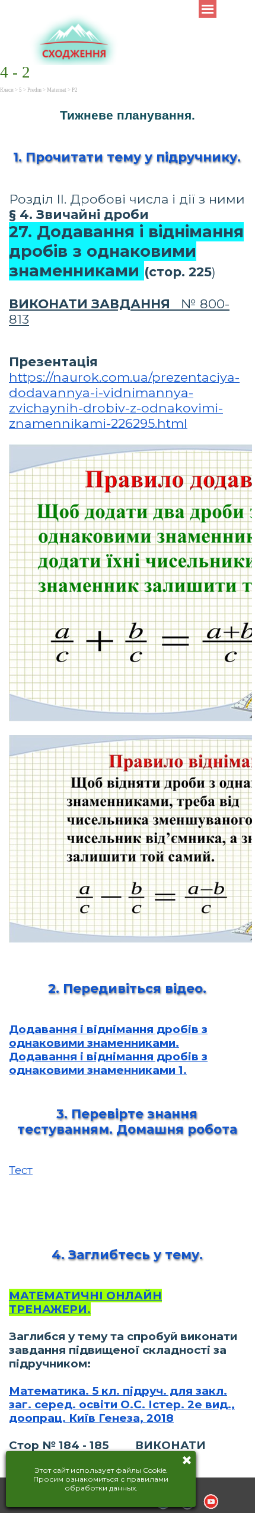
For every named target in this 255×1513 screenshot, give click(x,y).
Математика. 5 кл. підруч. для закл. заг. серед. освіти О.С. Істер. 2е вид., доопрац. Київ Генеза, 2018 (122, 1404)
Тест (21, 1170)
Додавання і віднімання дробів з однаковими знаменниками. (108, 1036)
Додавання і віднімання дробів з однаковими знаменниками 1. (108, 1063)
